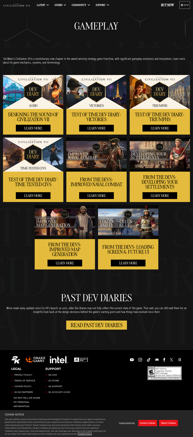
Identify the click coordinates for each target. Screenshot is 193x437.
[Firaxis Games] (35, 359)
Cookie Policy (84, 434)
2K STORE (53, 380)
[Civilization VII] (16, 5)
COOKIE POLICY (23, 386)
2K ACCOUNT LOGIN (59, 392)
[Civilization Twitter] (171, 360)
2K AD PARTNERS (23, 392)
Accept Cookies (147, 423)
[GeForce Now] (81, 359)
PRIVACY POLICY (23, 374)
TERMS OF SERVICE (24, 380)
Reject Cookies (168, 423)
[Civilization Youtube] (132, 360)
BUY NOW (167, 5)
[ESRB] (165, 373)
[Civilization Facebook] (164, 360)
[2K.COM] (16, 359)
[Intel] (59, 359)
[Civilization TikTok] (149, 360)
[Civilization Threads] (180, 360)
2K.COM (52, 374)
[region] (96, 423)
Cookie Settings (127, 423)
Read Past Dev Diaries (96, 325)
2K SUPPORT (55, 386)
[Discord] (157, 360)
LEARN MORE (33, 128)
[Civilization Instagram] (140, 360)
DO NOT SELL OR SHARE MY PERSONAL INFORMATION (27, 402)
